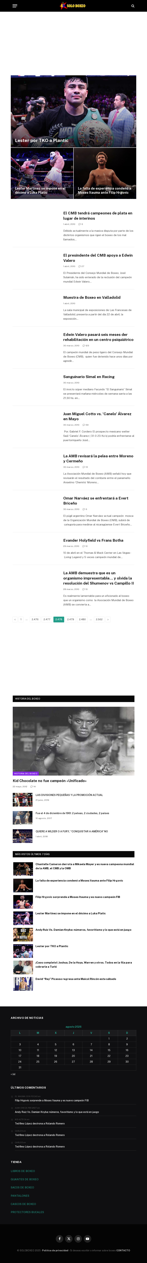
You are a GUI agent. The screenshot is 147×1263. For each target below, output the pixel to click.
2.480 (82, 619)
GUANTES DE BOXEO (25, 1179)
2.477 (47, 619)
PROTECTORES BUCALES (27, 1212)
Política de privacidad (55, 1250)
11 (38, 1050)
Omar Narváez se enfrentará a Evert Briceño (95, 501)
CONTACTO (123, 1250)
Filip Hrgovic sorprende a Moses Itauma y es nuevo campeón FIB (77, 896)
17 (20, 1056)
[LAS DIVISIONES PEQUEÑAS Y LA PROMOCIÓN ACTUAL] (22, 800)
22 (109, 1056)
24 (20, 1061)
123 (87, 345)
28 (91, 1061)
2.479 (70, 619)
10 (87, 546)
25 (37, 1061)
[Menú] (15, 6)
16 (127, 1050)
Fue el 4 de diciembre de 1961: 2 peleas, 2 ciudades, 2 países (72, 813)
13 (87, 467)
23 (127, 1056)
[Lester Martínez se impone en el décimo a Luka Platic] (42, 173)
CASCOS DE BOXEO (23, 1204)
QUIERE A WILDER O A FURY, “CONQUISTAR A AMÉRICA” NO (72, 831)
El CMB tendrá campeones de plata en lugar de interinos (97, 216)
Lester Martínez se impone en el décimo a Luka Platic (40, 190)
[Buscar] (132, 6)
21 (91, 1056)
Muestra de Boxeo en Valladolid (91, 297)
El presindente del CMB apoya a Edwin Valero (98, 258)
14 (35, 786)
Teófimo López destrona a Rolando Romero (40, 1123)
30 (127, 1061)
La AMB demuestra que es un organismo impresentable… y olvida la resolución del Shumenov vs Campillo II (98, 578)
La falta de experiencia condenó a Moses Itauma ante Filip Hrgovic (104, 190)
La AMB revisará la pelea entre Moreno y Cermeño (98, 458)
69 (87, 425)
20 (73, 1056)
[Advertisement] (73, 46)
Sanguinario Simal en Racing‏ (89, 376)
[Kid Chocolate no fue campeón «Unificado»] (73, 741)
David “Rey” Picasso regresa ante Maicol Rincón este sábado (75, 978)
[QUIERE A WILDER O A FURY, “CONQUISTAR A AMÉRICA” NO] (22, 836)
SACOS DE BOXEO (22, 1187)
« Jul (13, 1074)
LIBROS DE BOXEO (23, 1171)
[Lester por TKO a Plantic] (73, 111)
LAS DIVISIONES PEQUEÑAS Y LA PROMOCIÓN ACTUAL (69, 795)
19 (55, 1056)
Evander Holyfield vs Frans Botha (93, 540)
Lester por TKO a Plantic (41, 140)
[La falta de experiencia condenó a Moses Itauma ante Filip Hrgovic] (105, 173)
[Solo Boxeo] (73, 6)
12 (55, 1050)
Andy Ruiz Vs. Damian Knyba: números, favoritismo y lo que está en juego (83, 929)
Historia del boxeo (25, 774)
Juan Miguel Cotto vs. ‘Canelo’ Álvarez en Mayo (97, 416)
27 (83, 266)
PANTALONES (20, 1195)
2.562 (99, 619)
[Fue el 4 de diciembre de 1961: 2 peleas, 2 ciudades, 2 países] (22, 818)
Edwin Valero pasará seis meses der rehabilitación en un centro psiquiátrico (98, 337)
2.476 (35, 619)
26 (55, 1061)
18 (38, 1056)
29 (109, 1061)
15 (109, 1050)
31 (20, 1067)
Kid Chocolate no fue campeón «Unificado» (50, 781)
